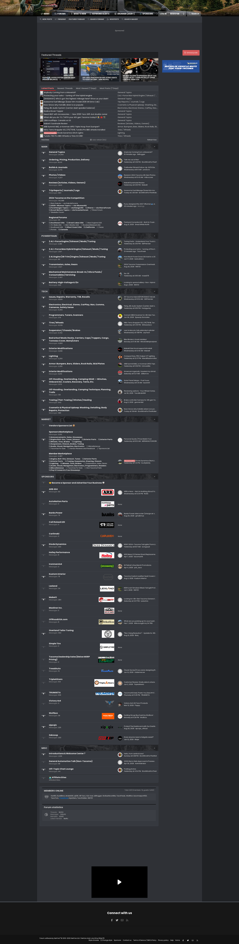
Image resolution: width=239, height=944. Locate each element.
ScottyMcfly (145, 463)
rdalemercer (140, 672)
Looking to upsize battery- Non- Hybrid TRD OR (142, 282)
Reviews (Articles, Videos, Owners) (67, 182)
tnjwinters (73, 798)
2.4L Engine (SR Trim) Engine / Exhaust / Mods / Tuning (77, 256)
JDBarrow (145, 373)
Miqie (137, 739)
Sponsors (117, 940)
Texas (101, 227)
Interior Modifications (60, 371)
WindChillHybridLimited (149, 341)
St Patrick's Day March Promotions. (138, 565)
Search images (131, 19)
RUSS (146, 493)
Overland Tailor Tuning (61, 630)
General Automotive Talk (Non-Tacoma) (70, 761)
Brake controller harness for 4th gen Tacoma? (142, 400)
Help (172, 940)
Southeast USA (57, 223)
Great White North (142, 224)
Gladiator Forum (57, 212)
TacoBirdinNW (140, 393)
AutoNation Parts (58, 501)
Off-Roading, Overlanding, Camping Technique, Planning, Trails (80, 391)
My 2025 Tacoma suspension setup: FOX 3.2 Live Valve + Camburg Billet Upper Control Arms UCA (139, 77)
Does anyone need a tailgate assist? (139, 737)
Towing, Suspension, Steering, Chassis (84, 461)
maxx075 (145, 276)
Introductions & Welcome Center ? (67, 753)
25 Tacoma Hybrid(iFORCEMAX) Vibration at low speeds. (146, 297)
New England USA (95, 223)
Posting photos (130, 769)
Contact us (127, 940)
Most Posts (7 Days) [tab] (109, 88)
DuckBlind (61, 796)
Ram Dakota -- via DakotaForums (64, 203)
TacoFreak (141, 251)
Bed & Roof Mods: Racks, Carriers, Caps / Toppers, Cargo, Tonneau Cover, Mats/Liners (79, 339)
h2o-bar (89, 796)
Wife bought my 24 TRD (143, 623)
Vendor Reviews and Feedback (82, 448)
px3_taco (138, 567)
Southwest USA (57, 227)
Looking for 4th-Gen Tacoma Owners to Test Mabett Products (148, 599)
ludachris (144, 601)
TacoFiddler (82, 798)
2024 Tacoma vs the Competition (66, 198)
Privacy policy (163, 940)
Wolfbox (53, 713)
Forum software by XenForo (60, 938)
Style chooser (94, 940)
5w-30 (126, 273)
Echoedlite (146, 366)
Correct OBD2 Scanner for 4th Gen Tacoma (141, 315)
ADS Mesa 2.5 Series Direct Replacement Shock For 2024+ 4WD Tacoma (153, 554)
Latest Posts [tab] (47, 88)
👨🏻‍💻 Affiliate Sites (57, 777)
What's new (80, 13)
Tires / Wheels (56, 322)
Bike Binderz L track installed (135, 339)
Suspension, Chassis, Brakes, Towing (67, 444)
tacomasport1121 (140, 796)
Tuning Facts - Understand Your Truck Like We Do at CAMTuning (149, 241)
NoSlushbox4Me (109, 796)
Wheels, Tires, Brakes (60, 441)
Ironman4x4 (55, 564)
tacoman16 (138, 556)
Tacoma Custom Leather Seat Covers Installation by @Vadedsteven (151, 576)
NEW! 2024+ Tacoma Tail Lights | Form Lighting (142, 544)
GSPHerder (146, 243)
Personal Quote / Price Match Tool (137, 439)
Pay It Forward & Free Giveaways (65, 470)
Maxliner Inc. (55, 607)
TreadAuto (55, 668)
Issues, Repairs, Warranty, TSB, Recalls (69, 296)
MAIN (44, 146)
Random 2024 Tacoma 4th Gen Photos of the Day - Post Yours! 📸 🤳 (151, 175)
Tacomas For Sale (58, 448)
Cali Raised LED (57, 522)
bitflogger (141, 154)
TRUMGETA (55, 692)
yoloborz (146, 169)
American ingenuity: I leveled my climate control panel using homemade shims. (156, 371)
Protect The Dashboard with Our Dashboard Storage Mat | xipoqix (150, 726)
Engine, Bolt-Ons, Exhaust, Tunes (65, 459)
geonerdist (138, 402)
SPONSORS (47, 476)
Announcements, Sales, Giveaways (66, 437)
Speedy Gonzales (142, 317)
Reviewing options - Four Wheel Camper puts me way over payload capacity (155, 391)
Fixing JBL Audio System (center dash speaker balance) (58, 78)
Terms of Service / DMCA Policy (144, 940)
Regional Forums (58, 217)
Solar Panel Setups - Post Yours (136, 380)
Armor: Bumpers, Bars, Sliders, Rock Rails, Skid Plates (77, 363)
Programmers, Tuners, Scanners (66, 315)
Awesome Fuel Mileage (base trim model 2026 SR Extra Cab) (148, 190)
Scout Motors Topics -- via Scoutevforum (69, 210)
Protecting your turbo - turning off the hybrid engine (144, 249)
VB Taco (82, 796)
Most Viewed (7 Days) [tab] (86, 88)
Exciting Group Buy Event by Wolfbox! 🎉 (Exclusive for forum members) (152, 715)
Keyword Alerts (100, 13)
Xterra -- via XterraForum (99, 208)
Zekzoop (53, 735)
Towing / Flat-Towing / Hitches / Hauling (70, 400)
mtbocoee (148, 177)
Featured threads (77, 19)
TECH (44, 291)
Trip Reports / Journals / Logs (64, 190)
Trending (61, 19)
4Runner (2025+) (126, 13)
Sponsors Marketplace (61, 431)
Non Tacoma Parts (94, 468)
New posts (47, 19)
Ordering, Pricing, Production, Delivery (69, 159)
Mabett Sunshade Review (134, 182)
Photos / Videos (57, 175)
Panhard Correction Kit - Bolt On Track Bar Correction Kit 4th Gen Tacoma (153, 222)
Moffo (66, 818)
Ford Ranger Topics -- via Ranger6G (67, 208)
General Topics (57, 152)
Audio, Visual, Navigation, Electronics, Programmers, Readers (78, 465)
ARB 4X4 (53, 489)
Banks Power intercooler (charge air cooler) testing (145, 513)
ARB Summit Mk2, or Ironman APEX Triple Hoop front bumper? (148, 364)
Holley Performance (59, 552)
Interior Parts (106, 439)
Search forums (97, 19)
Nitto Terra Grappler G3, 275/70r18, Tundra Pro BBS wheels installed (150, 322)
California (90, 227)
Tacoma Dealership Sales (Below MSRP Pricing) (69, 658)
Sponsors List (104, 448)
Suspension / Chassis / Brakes (64, 330)
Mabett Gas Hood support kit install (138, 348)
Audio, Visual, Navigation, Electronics (67, 446)
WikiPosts (114, 19)
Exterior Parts (90, 439)
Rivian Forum (97, 210)
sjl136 (76, 796)
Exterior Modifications (61, 348)
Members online (53, 790)
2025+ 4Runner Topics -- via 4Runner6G (69, 205)
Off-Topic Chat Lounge (61, 768)
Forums (61, 13)
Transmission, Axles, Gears (63, 264)
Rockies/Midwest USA (91, 225)
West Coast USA (74, 227)
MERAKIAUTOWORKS (150, 441)
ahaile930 (69, 796)
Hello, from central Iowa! (134, 753)
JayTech (146, 332)
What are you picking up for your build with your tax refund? (148, 621)
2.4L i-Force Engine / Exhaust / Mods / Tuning (72, 241)
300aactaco (147, 325)
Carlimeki (54, 533)
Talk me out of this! (131, 159)
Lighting (53, 356)
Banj (136, 635)
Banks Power (55, 512)
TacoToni (54, 798)
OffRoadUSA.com (58, 619)
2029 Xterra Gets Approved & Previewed (140, 761)
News (46, 13)
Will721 (138, 266)
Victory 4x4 (55, 700)
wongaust (146, 547)
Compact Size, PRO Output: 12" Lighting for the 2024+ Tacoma (148, 356)
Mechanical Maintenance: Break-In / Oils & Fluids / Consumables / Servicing (75, 273)
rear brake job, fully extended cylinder (139, 330)
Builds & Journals (58, 167)
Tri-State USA (56, 225)
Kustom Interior (57, 574)
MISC (44, 748)
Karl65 (53, 796)
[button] (146, 13)
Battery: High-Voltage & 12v (63, 282)
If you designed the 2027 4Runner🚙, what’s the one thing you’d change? (153, 204)
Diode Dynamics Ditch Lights (141, 460)
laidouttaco (139, 259)
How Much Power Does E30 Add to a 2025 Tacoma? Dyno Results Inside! (153, 256)
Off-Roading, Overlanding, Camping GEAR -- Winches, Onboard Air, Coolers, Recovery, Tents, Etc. (78, 380)
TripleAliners (55, 679)
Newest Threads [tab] (65, 88)
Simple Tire (55, 643)
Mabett (53, 597)
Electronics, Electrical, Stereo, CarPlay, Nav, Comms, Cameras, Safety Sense (77, 306)
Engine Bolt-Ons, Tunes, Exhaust (65, 439)
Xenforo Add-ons (92, 938)
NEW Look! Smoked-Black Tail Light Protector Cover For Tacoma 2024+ (152, 588)
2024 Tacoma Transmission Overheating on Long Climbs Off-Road (151, 264)
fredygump (146, 308)
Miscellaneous (94, 446)
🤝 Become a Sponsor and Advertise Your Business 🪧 (77, 482)
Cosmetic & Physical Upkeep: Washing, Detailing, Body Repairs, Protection (78, 409)
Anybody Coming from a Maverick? (138, 152)
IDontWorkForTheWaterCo (152, 162)
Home (177, 940)
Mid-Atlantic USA (72, 225)
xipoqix (53, 725)
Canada (64, 229)
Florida (53, 229)
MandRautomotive (149, 358)
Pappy (137, 705)
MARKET (46, 419)
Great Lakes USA (76, 223)
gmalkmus (139, 516)
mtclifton (129, 796)
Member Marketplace (60, 453)
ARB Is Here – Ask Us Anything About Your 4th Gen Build (146, 491)
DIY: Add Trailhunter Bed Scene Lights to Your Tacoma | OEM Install (100, 78)
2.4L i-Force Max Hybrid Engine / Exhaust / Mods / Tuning (78, 249)
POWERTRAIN (49, 235)
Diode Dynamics (57, 544)
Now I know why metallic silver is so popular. (141, 409)
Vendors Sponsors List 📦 (62, 425)
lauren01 (146, 383)
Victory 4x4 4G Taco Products (136, 703)
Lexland (53, 586)
